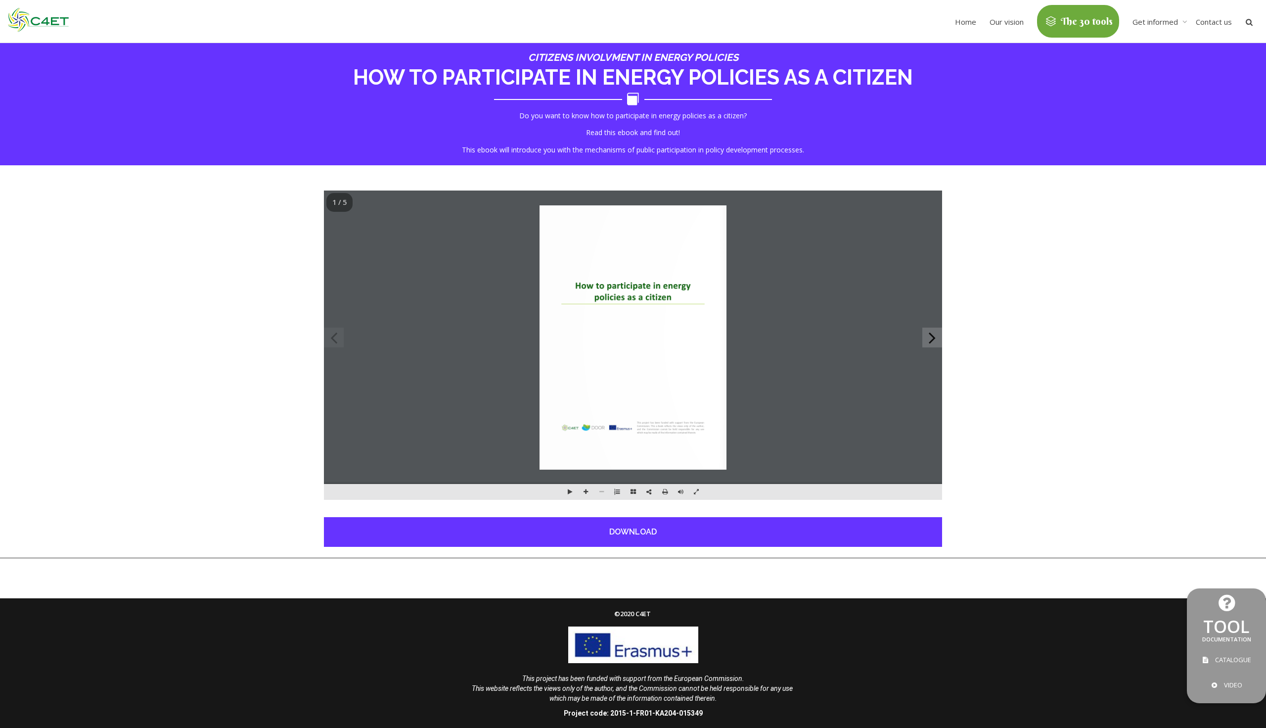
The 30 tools (1085, 21)
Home (965, 22)
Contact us (1214, 22)
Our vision (1007, 22)
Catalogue (1232, 659)
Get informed (1156, 22)
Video (1232, 684)
